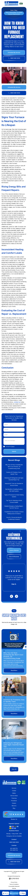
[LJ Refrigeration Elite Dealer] (11, 3)
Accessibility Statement (14, 886)
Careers (14, 803)
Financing (14, 798)
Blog (16, 10)
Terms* (13, 446)
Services (14, 788)
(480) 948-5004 (14, 842)
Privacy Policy (14, 882)
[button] (22, 893)
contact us (17, 402)
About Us (14, 805)
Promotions (14, 800)
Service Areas (14, 795)
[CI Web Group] (14, 879)
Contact (14, 790)
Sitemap (14, 888)
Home (12, 10)
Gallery (14, 793)
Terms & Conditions (14, 884)
